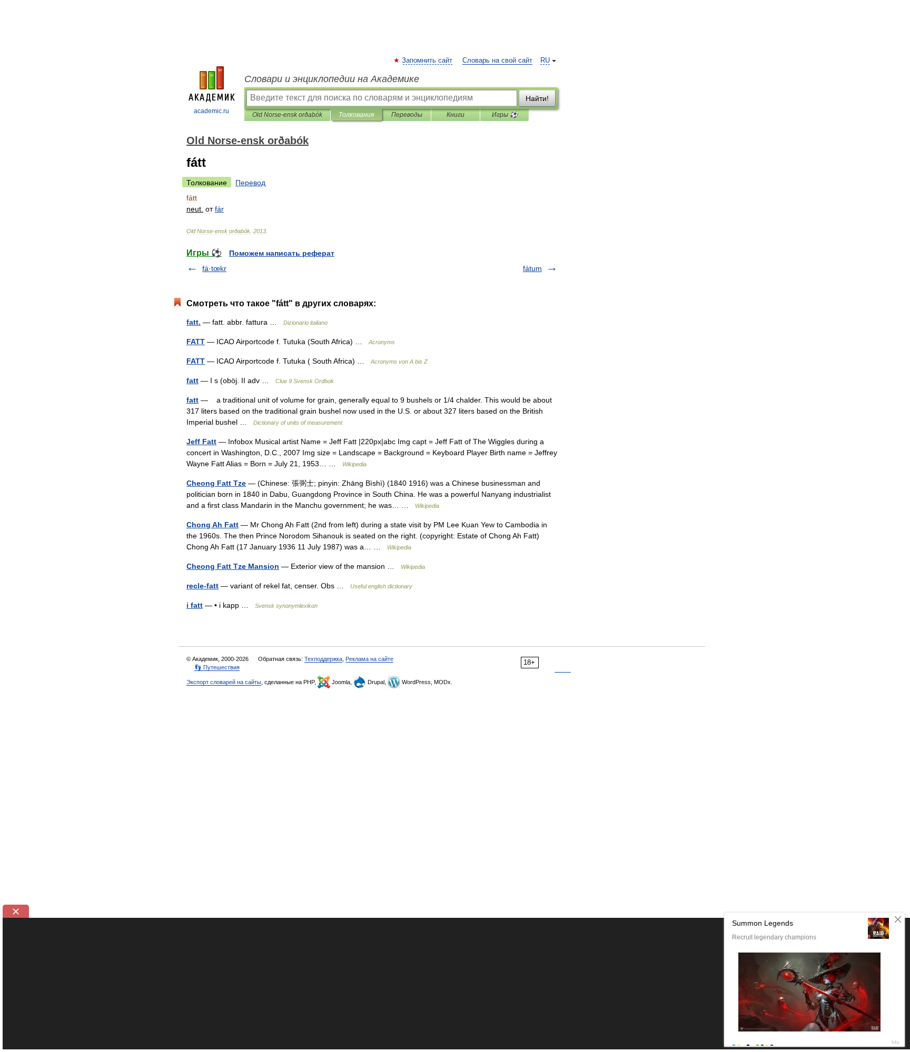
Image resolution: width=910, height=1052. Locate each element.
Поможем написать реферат (281, 253)
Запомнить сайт (427, 60)
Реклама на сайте (369, 659)
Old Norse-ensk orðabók (287, 114)
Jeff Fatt (201, 441)
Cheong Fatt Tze (216, 483)
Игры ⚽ (505, 114)
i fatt (194, 605)
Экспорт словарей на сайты (223, 682)
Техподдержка (323, 659)
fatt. (193, 322)
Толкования (356, 114)
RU (545, 60)
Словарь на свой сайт (497, 60)
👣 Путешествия (217, 667)
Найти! (537, 98)
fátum (532, 268)
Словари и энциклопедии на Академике (331, 79)
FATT (195, 341)
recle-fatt (202, 586)
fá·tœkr (214, 268)
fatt (192, 380)
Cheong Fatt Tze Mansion (232, 566)
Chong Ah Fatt (212, 524)
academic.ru (211, 111)
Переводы (406, 114)
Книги (455, 114)
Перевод (250, 182)
